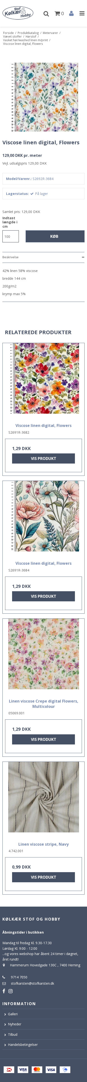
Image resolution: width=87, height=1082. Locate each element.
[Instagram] (10, 991)
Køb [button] (54, 236)
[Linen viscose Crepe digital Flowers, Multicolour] (43, 657)
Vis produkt (43, 458)
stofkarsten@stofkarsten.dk (32, 983)
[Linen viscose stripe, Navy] (43, 800)
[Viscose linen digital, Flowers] (43, 381)
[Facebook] (3, 991)
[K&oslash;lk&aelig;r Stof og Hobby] (21, 13)
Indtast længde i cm (9, 222)
